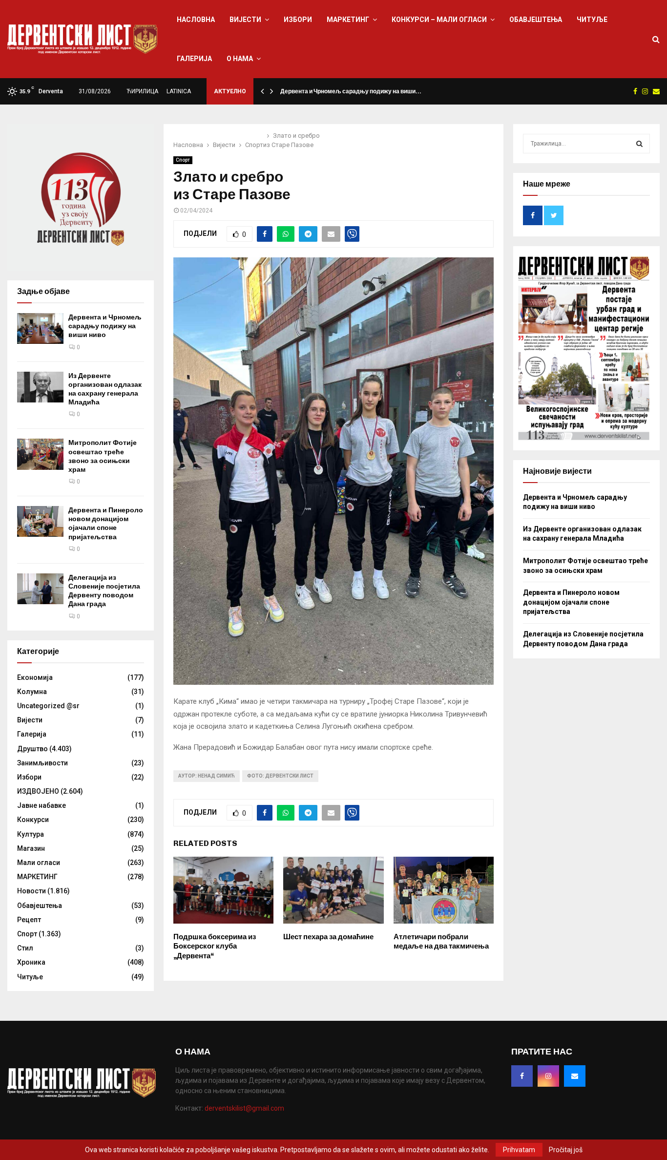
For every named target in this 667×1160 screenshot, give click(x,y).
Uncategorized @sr (48, 706)
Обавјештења (535, 19)
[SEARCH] (639, 143)
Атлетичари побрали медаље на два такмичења (441, 941)
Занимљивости (42, 763)
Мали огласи (38, 862)
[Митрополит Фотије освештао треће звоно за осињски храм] (40, 454)
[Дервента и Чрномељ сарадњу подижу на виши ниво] (40, 328)
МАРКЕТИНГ (348, 19)
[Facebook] (522, 1076)
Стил (25, 948)
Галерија (194, 59)
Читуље (592, 19)
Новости (31, 891)
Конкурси (33, 819)
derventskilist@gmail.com (244, 1108)
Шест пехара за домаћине (328, 936)
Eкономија (35, 677)
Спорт (183, 160)
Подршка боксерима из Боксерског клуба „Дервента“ (214, 946)
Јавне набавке (41, 805)
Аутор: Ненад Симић (206, 776)
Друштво (32, 749)
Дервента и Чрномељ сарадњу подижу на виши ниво (105, 326)
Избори (298, 19)
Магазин (31, 848)
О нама (240, 59)
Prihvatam (519, 1150)
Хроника (31, 962)
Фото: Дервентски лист (280, 776)
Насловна (196, 19)
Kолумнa (32, 692)
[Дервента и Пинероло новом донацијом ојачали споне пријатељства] (40, 521)
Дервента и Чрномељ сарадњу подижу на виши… (350, 91)
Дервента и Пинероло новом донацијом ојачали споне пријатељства (105, 523)
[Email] (574, 1076)
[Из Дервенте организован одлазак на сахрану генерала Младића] (40, 387)
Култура (30, 834)
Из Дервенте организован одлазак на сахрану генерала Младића (105, 389)
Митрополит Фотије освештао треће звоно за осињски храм (102, 456)
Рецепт (29, 920)
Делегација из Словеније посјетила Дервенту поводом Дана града (104, 591)
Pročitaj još (566, 1149)
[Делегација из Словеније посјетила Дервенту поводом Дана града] (40, 588)
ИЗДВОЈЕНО (38, 791)
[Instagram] (548, 1076)
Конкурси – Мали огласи (439, 19)
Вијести (245, 19)
